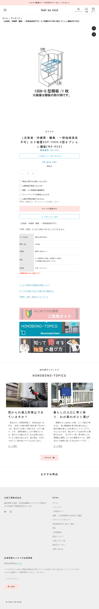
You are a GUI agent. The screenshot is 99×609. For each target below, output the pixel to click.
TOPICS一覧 (49, 458)
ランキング (15, 18)
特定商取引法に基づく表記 (63, 524)
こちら (19, 563)
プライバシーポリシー (62, 519)
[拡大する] (94, 28)
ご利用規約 (57, 532)
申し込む (11, 586)
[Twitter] (5, 511)
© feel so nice (14, 602)
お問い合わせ (58, 549)
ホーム (5, 18)
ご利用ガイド (58, 511)
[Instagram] (11, 511)
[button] (49, 216)
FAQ (54, 528)
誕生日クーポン (59, 545)
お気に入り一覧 (59, 540)
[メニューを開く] (5, 10)
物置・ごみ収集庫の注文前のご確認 (67, 515)
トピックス (57, 507)
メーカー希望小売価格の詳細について (34, 285)
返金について (58, 536)
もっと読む (12, 446)
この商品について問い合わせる (49, 156)
